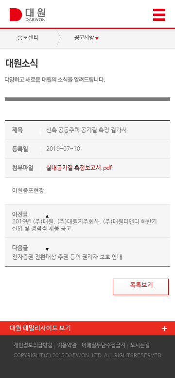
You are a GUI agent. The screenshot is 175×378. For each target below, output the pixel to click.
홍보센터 (28, 37)
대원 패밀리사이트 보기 (40, 328)
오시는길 (140, 345)
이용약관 (67, 345)
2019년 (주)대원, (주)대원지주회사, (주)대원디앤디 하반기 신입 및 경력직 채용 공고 (84, 225)
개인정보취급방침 (33, 345)
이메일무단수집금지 (103, 345)
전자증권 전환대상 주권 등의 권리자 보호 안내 (67, 257)
